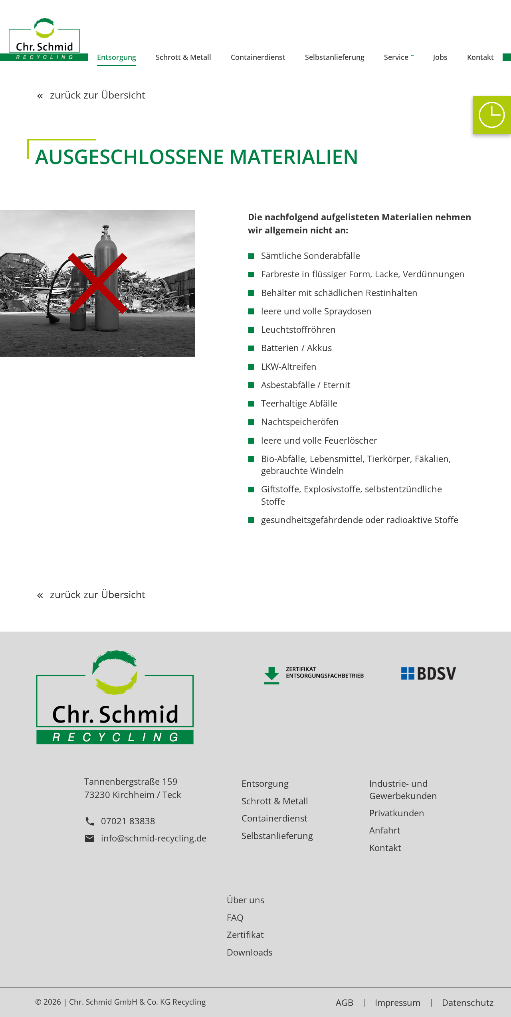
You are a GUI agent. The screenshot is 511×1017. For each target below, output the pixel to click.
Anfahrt (384, 830)
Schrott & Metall (275, 801)
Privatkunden (396, 813)
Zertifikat (245, 934)
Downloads (249, 952)
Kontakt (385, 847)
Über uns (245, 900)
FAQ (235, 917)
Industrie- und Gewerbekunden (403, 789)
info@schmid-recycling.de (153, 838)
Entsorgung (265, 783)
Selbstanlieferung (277, 835)
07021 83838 (128, 821)
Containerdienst (274, 818)
